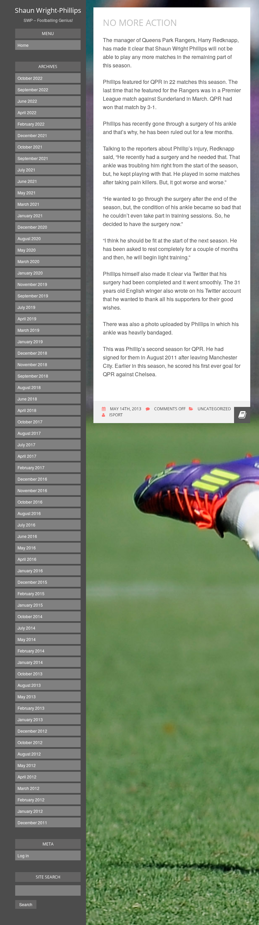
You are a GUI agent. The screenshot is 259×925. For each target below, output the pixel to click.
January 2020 (30, 273)
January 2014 (30, 662)
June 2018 (27, 399)
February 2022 (31, 124)
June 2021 (27, 181)
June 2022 (27, 101)
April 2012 (27, 776)
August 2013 (29, 685)
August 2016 (29, 513)
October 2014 (30, 616)
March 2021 (28, 204)
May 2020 (27, 250)
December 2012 (32, 731)
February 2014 (31, 650)
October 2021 (30, 147)
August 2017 (29, 433)
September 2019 (33, 295)
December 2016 (32, 479)
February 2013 (31, 708)
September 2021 (33, 158)
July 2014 (26, 628)
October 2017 (30, 421)
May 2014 (27, 639)
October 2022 (30, 78)
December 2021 (32, 135)
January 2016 (30, 570)
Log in (23, 855)
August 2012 (29, 754)
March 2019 (28, 330)
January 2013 (30, 719)
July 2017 (26, 444)
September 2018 (33, 376)
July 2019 (26, 307)
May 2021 (27, 192)
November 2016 (32, 490)
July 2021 (26, 169)
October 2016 (30, 502)
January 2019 (30, 341)
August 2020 (29, 238)
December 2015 (32, 582)
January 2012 (30, 811)
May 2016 (27, 547)
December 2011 (32, 822)
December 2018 (32, 353)
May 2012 (27, 765)
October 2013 (30, 673)
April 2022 (27, 112)
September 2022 (33, 89)
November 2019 (32, 284)
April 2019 (27, 318)
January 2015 (30, 605)
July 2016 (26, 525)
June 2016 (27, 536)
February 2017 (31, 467)
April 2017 (27, 456)
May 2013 (27, 696)
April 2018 (27, 410)
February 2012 (31, 799)
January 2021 (30, 215)
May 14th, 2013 (125, 409)
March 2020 (28, 261)
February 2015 (31, 593)
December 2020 (32, 227)
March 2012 (28, 788)
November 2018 (32, 364)
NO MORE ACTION (140, 23)
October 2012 (30, 742)
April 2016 (27, 559)
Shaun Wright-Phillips (48, 10)
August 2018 (29, 387)
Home (23, 45)
